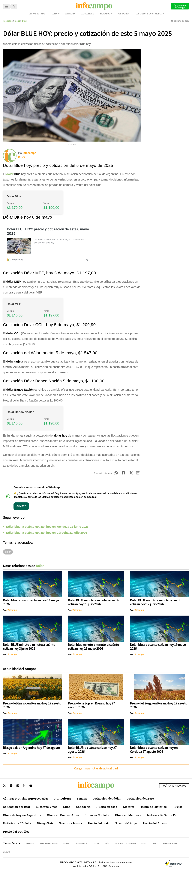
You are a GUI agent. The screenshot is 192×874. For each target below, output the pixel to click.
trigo (154, 843)
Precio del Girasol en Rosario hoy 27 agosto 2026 (32, 705)
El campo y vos (46, 807)
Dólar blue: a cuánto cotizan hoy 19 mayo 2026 (158, 646)
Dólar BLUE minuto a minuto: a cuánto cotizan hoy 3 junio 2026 (29, 646)
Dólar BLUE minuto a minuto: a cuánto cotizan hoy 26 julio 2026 (94, 602)
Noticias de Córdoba (17, 823)
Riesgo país (81, 843)
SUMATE (21, 506)
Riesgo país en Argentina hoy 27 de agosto (31, 747)
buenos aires (170, 843)
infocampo (11, 610)
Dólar (17, 20)
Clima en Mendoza (128, 815)
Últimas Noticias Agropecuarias (25, 798)
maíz (107, 843)
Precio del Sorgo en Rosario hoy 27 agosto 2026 (158, 705)
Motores (129, 807)
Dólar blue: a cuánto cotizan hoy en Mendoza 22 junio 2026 (47, 526)
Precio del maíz (99, 823)
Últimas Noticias (37, 13)
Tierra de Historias (153, 807)
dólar (10, 174)
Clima (54, 13)
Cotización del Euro (140, 798)
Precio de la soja (70, 823)
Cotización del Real (16, 807)
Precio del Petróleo (16, 831)
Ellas (66, 807)
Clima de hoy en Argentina (22, 815)
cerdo (6, 851)
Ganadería (70, 13)
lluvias (177, 807)
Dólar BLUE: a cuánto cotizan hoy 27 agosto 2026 (92, 749)
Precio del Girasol (155, 823)
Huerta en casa (106, 807)
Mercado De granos (125, 843)
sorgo (66, 843)
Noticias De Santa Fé (161, 815)
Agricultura (87, 13)
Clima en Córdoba (97, 815)
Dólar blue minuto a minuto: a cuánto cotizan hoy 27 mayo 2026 (93, 646)
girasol (30, 843)
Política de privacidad (174, 785)
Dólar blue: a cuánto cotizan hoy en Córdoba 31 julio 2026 (46, 532)
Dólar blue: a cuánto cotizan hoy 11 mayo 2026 (31, 602)
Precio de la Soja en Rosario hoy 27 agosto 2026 (91, 705)
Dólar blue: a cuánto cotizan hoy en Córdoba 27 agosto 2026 (154, 749)
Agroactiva (123, 13)
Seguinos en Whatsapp (180, 6)
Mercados (105, 13)
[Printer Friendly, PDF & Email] (138, 474)
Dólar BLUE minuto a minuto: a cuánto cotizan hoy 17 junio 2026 (156, 602)
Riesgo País (45, 823)
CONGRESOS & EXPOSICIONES (149, 13)
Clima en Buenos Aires (63, 815)
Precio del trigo (126, 823)
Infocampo (8, 20)
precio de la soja (48, 843)
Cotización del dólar (107, 798)
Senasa (82, 798)
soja (143, 843)
